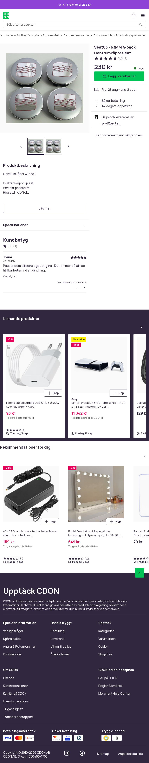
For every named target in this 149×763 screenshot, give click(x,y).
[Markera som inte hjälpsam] (84, 287)
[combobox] (74, 24)
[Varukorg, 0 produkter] (133, 15)
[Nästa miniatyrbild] (68, 146)
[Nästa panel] (141, 327)
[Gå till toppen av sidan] (139, 573)
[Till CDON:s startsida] (6, 15)
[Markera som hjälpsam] (78, 287)
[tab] (35, 146)
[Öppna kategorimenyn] (142, 15)
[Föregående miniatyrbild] (21, 146)
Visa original (9, 276)
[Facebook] (82, 753)
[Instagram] (67, 753)
